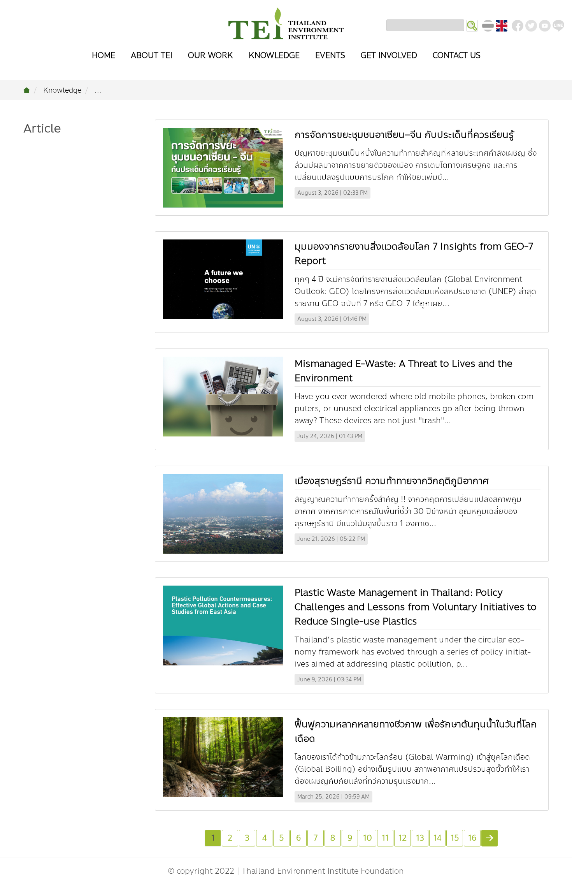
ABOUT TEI (151, 55)
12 (402, 838)
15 (455, 838)
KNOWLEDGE (274, 55)
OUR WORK (210, 55)
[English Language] (501, 26)
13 (420, 838)
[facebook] (517, 26)
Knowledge (62, 90)
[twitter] (531, 26)
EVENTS (330, 55)
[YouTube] (545, 26)
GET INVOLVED (389, 55)
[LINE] (558, 26)
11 (385, 838)
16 (472, 838)
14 (437, 838)
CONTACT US (457, 55)
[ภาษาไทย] (488, 26)
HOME (103, 55)
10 (367, 838)
